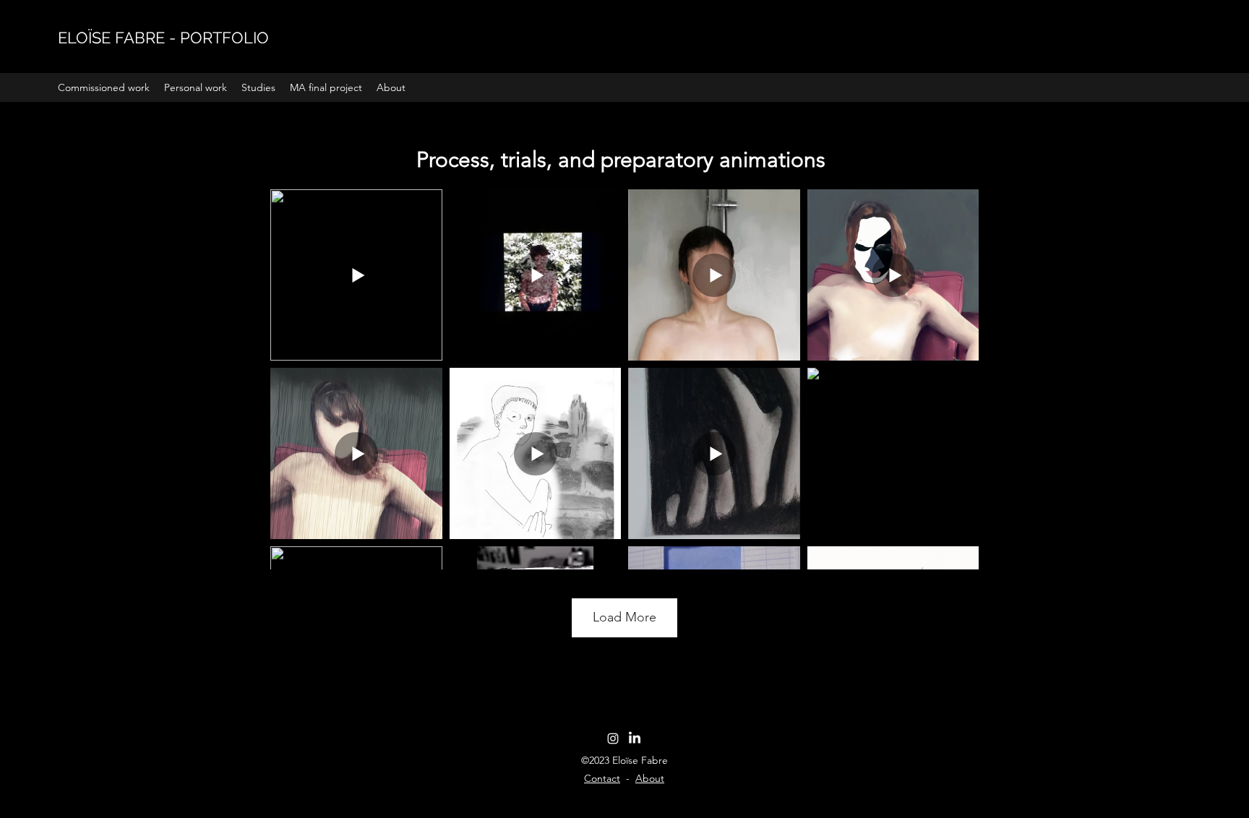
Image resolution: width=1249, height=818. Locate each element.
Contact (602, 778)
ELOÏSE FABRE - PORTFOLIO (163, 37)
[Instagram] (613, 738)
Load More (624, 617)
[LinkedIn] (634, 738)
